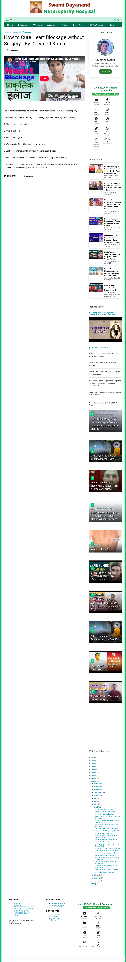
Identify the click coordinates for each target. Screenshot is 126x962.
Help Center (55, 915)
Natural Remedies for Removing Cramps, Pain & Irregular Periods (104, 485)
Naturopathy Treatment (22, 32)
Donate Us (54, 920)
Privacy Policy (56, 918)
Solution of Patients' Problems (104, 855)
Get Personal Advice (58, 903)
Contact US (17, 915)
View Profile (105, 71)
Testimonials (55, 916)
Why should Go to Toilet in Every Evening (108, 828)
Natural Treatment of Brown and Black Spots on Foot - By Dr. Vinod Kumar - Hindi (112, 204)
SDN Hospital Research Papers (24, 907)
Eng (112, 25)
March (96, 875)
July (96, 798)
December (98, 783)
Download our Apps (57, 907)
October (97, 789)
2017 (93, 884)
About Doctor (18, 905)
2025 (93, 760)
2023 (93, 766)
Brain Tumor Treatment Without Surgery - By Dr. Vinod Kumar (104, 575)
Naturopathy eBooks (58, 905)
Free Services (79, 25)
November (98, 786)
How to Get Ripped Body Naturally (105, 839)
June (96, 801)
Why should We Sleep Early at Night (106, 831)
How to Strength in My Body (103, 809)
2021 (93, 772)
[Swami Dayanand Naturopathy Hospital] (63, 14)
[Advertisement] (105, 729)
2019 (93, 778)
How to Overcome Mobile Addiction (106, 870)
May (96, 804)
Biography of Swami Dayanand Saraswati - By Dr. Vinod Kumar (102, 314)
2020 (93, 775)
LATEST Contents (99, 347)
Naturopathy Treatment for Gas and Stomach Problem (106, 836)
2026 (93, 757)
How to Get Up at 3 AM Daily (103, 833)
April (96, 807)
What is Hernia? (100, 549)
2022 (93, 769)
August (97, 795)
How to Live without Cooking (104, 814)
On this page (28, 176)
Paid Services (97, 25)
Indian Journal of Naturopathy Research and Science (23, 909)
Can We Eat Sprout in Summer (104, 872)
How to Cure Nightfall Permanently (106, 842)
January (97, 881)
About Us (23, 25)
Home (10, 25)
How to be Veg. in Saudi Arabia (104, 812)
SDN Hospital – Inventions (22, 912)
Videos (65, 25)
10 (93, 691)
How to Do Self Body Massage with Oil (107, 848)
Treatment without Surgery (45, 25)
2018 (93, 781)
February (97, 878)
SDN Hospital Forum (20, 914)
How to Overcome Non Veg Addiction (106, 853)
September (98, 792)
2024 (93, 763)
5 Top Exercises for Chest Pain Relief (106, 851)
